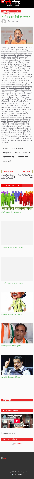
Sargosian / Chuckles (11, 11)
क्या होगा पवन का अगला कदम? (12, 283)
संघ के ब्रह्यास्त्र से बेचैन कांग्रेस (11, 212)
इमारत (6, 148)
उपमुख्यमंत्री (7, 153)
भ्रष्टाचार (27, 153)
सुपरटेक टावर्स (23, 157)
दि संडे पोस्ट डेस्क (13, 21)
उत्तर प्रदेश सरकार (18, 148)
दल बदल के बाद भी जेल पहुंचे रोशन (13, 248)
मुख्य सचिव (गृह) (9, 157)
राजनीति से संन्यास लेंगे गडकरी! (11, 377)
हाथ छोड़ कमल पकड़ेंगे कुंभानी (11, 346)
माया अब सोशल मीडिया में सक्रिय (12, 315)
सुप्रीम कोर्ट (7, 161)
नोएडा (18, 153)
